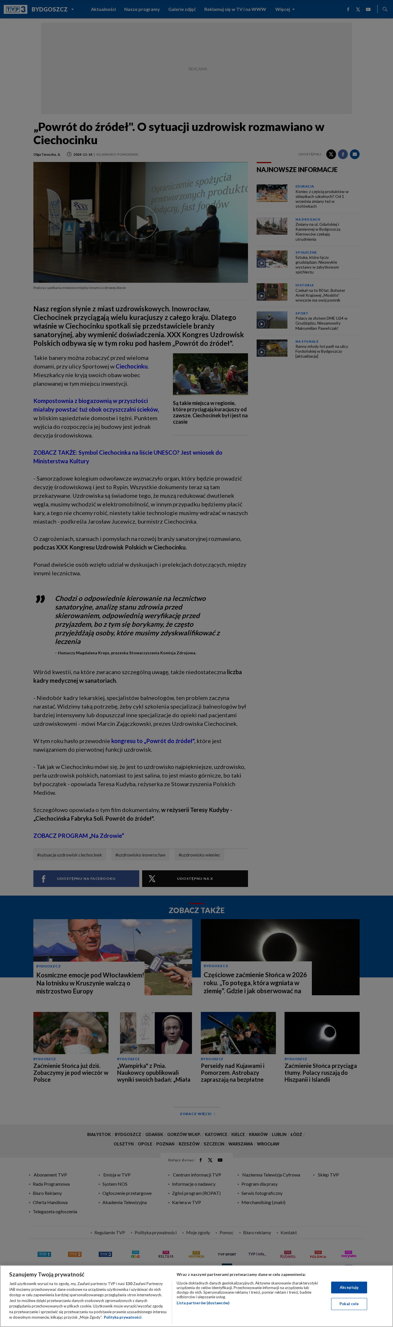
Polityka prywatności (123, 1317)
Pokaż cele (349, 1303)
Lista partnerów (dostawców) (203, 1303)
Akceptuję (349, 1287)
